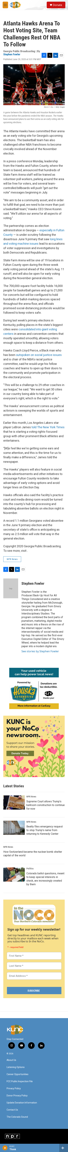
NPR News (12, 559)
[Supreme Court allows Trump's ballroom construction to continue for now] (14, 802)
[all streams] (63, 1148)
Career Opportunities (17, 1074)
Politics (30, 868)
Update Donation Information (22, 1102)
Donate (57, 4)
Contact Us (12, 1110)
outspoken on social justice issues (39, 355)
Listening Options (16, 1067)
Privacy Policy (14, 1088)
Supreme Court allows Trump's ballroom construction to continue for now (45, 805)
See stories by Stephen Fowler (40, 651)
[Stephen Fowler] (10, 588)
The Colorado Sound (17, 1117)
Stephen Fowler (11, 54)
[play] (5, 1148)
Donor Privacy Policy (17, 1095)
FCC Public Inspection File (20, 1081)
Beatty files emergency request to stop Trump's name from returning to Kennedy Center (44, 830)
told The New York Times (48, 427)
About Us (11, 1060)
